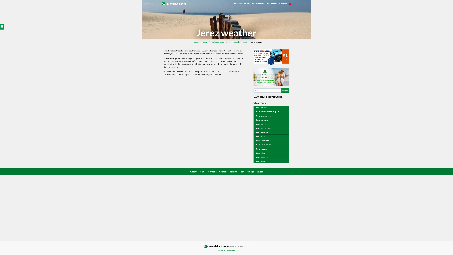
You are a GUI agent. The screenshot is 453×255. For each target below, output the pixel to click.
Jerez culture (261, 107)
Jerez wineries (262, 157)
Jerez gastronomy (263, 116)
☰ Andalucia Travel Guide (243, 3)
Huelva (233, 171)
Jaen (242, 171)
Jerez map (260, 136)
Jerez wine (260, 153)
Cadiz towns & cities (219, 42)
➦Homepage (194, 42)
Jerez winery (261, 161)
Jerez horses (261, 124)
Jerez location (262, 132)
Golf (267, 3)
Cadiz (205, 42)
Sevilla (260, 171)
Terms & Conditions (226, 251)
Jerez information (263, 128)
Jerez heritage (262, 120)
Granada (223, 171)
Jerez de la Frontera (239, 42)
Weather (283, 3)
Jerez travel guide (263, 145)
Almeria (193, 171)
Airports (260, 3)
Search (285, 90)
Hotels (274, 3)
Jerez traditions (262, 141)
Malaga (250, 171)
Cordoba (212, 171)
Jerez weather (261, 149)
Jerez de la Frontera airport (267, 112)
